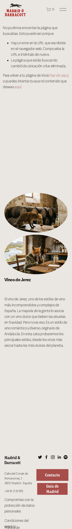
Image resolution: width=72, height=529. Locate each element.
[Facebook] (46, 457)
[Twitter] (40, 457)
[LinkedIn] (59, 457)
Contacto (52, 475)
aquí (17, 87)
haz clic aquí (59, 75)
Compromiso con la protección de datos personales (19, 505)
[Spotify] (66, 457)
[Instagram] (53, 457)
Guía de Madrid (52, 488)
